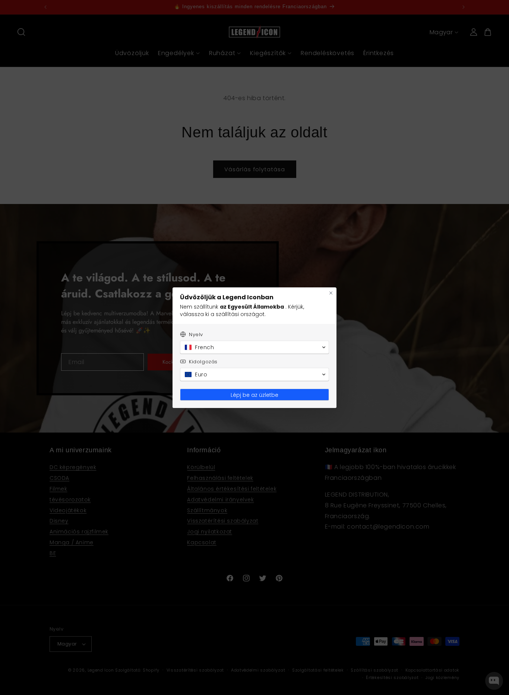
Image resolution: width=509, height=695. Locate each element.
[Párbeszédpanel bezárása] (331, 293)
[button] (254, 347)
